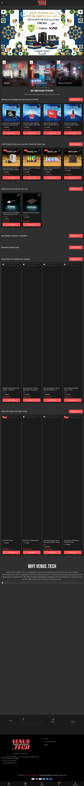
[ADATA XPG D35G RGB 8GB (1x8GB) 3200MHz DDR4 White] (32, 113)
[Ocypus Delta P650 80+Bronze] (73, 157)
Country (45, 739)
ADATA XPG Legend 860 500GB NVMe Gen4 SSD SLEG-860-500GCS (11, 124)
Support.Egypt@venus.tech (9, 763)
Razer (4, 392)
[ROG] (73, 721)
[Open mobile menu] (2, 3)
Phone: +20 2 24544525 (9, 760)
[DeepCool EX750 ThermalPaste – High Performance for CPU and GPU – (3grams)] (11, 202)
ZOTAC (10, 720)
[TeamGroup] (31, 721)
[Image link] (21, 745)
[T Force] (52, 721)
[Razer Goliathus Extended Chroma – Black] (73, 325)
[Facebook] (44, 768)
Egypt (46, 744)
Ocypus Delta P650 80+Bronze (72, 168)
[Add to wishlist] (17, 106)
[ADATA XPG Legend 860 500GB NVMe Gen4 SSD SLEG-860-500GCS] (11, 113)
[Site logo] (42, 3)
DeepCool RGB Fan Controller (31, 212)
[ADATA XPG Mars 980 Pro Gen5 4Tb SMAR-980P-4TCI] (52, 113)
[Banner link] (15, 73)
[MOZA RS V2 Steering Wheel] (32, 477)
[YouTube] (49, 768)
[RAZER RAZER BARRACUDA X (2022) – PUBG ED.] (11, 325)
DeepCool (5, 216)
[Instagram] (47, 768)
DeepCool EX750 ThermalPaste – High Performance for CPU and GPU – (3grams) (11, 214)
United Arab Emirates (50, 741)
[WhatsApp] (52, 768)
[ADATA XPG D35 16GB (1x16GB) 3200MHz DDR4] (73, 113)
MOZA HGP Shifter (7, 540)
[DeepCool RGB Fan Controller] (32, 202)
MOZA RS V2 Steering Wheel (31, 540)
